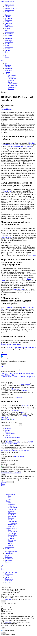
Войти (3, 60)
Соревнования (9, 5)
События (7, 16)
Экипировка (9, 26)
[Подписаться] (20, 424)
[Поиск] (19, 370)
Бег (6, 55)
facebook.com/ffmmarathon (23, 347)
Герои (6, 30)
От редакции (9, 33)
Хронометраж (9, 10)
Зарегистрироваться (11, 450)
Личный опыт (9, 32)
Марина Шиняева (6, 109)
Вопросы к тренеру (11, 8)
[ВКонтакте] (2, 356)
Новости (11, 89)
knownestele (25, 390)
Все (6, 63)
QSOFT (30, 442)
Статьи (7, 6)
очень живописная (7, 237)
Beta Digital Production (13, 442)
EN (2, 366)
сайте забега (32, 255)
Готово (3, 474)
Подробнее (15, 389)
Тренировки (8, 20)
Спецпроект (8, 35)
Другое (7, 52)
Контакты (8, 432)
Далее (3, 601)
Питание (7, 25)
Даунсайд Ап (10, 307)
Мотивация (8, 23)
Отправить (10, 482)
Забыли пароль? (24, 450)
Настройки (8, 560)
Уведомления (9, 558)
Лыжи (7, 57)
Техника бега (9, 42)
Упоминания (9, 553)
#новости (4, 354)
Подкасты (8, 11)
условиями (7, 599)
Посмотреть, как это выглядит (10, 344)
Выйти (8, 562)
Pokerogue (25, 416)
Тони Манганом (18, 289)
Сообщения (8, 557)
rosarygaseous (25, 384)
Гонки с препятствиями (12, 437)
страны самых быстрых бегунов (21, 146)
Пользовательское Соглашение (11, 473)
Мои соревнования (11, 552)
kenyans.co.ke (10, 347)
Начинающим (9, 18)
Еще (7, 73)
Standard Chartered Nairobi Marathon (18, 144)
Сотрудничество (10, 433)
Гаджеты (7, 28)
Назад (3, 482)
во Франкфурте (6, 191)
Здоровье (7, 21)
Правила (7, 430)
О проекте (8, 428)
